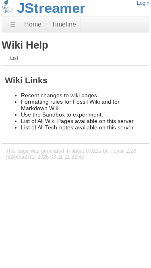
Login (143, 3)
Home (32, 24)
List (14, 58)
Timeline (64, 24)
